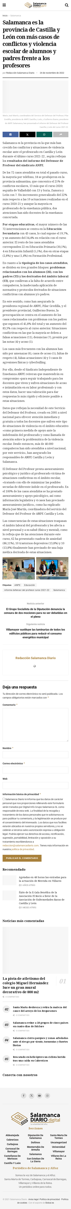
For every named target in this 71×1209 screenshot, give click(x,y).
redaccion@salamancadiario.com (21, 845)
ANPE (17, 585)
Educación (29, 585)
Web (5, 778)
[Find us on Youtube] (39, 1095)
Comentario (10, 704)
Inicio (5, 15)
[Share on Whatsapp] (44, 134)
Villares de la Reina (58, 1157)
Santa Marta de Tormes (58, 1136)
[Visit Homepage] (35, 5)
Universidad (58, 1147)
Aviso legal (33, 1199)
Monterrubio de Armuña (35, 1148)
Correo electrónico (14, 763)
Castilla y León (12, 1163)
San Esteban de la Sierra (35, 1160)
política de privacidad (22, 849)
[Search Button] (66, 5)
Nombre (8, 748)
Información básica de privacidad (22, 794)
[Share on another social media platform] (60, 134)
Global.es (49, 1203)
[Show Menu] (4, 5)
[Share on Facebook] (11, 134)
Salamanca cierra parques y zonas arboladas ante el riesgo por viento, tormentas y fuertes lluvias (40, 1041)
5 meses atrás (28, 907)
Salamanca (15, 15)
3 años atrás (28, 885)
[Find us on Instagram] (47, 1095)
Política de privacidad (50, 1199)
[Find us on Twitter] (31, 1096)
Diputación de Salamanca (35, 1136)
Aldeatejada (12, 1135)
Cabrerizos (12, 1139)
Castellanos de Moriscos (12, 1157)
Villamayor (59, 1151)
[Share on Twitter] (27, 134)
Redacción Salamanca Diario (20, 73)
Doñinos (35, 1142)
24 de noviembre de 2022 (52, 73)
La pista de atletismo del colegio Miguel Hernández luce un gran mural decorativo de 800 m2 (25, 985)
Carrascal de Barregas (12, 1150)
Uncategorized (59, 1142)
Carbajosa (12, 1144)
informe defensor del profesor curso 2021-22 (26, 590)
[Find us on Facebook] (23, 1095)
